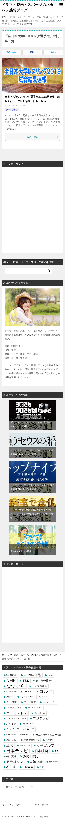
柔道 (56, 751)
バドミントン (16, 713)
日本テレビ (17, 751)
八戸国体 (49, 740)
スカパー (9, 697)
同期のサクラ (25, 745)
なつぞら (15, 686)
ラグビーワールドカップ (20, 729)
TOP (31, 655)
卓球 (9, 745)
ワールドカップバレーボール (17, 734)
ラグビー (28, 724)
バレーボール (39, 713)
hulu (50, 675)
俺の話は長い (11, 740)
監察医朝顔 (53, 762)
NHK (11, 680)
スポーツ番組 (12, 110)
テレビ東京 (30, 702)
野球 (42, 767)
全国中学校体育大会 (31, 740)
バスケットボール (35, 707)
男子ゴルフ (14, 761)
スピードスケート (27, 697)
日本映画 (41, 751)
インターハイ (11, 691)
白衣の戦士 (36, 761)
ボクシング (11, 724)
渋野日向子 (31, 756)
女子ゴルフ (45, 745)
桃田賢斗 (11, 756)
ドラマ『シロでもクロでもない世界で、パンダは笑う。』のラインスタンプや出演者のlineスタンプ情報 (32, 422)
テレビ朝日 (11, 702)
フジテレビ (41, 718)
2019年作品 (32, 675)
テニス (44, 697)
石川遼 (11, 767)
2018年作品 (11, 675)
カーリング (28, 691)
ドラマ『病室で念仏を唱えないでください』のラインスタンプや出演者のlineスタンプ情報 (32, 514)
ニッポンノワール (13, 708)
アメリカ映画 (39, 686)
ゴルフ (45, 691)
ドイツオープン (49, 702)
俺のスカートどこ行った (48, 734)
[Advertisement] (32, 210)
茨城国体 (27, 767)
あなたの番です (44, 680)
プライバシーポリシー (13, 805)
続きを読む (32, 136)
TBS (26, 680)
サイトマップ (41, 805)
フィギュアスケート (16, 718)
